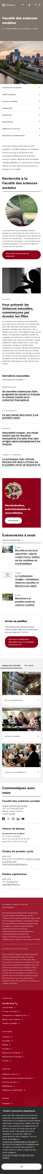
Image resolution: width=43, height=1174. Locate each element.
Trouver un (9, 1011)
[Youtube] (23, 819)
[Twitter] (8, 819)
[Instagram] (13, 818)
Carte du (9, 1082)
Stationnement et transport (17, 1078)
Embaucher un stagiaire (14, 1015)
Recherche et (12, 1057)
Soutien (9, 1023)
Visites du (9, 1074)
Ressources (11, 1019)
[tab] (11, 666)
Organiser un (12, 1090)
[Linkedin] (18, 819)
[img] (8, 4)
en (23, 4)
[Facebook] (3, 818)
